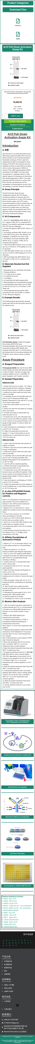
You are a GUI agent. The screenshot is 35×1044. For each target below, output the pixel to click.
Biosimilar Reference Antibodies (17, 817)
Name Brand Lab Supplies (17, 787)
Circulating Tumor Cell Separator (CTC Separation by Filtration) (17, 721)
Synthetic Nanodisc (17, 853)
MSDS (18, 39)
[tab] (17, 121)
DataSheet (18, 25)
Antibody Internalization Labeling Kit (17, 755)
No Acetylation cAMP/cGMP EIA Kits (17, 886)
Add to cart (15, 116)
